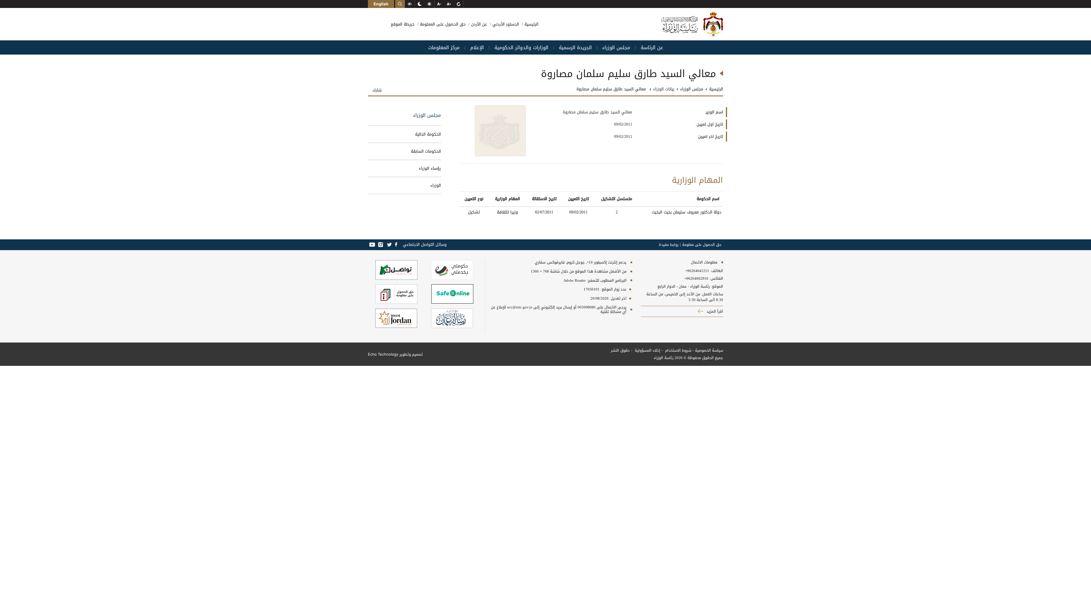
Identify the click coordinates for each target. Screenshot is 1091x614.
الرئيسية (530, 24)
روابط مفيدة (668, 245)
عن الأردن (478, 24)
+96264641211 (697, 271)
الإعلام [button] (477, 47)
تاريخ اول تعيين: (709, 124)
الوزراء (435, 185)
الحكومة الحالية (428, 134)
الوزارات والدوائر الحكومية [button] (521, 47)
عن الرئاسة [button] (652, 47)
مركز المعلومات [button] (444, 47)
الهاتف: (716, 271)
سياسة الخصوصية (709, 350)
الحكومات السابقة (426, 151)
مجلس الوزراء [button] (616, 47)
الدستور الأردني (505, 24)
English (381, 3)
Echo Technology (383, 354)
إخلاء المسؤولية (647, 350)
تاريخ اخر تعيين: (710, 136)
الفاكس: (716, 278)
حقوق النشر (620, 350)
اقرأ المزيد (714, 311)
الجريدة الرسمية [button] (575, 47)
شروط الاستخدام (677, 350)
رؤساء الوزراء (430, 168)
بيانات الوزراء (663, 89)
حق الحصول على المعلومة (442, 24)
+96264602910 (696, 278)
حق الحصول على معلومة (702, 245)
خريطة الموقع (403, 24)
